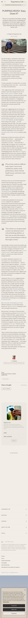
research (13, 278)
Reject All (14, 609)
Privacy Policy (6, 601)
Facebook (3, 373)
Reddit (2, 375)
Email (6, 375)
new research (22, 151)
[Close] (25, 590)
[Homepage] (19, 2)
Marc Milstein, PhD (15, 290)
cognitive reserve (12, 306)
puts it (14, 339)
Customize (14, 613)
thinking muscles (7, 191)
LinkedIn (14, 373)
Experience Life (17, 34)
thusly (7, 216)
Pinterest (9, 373)
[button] (2, 2)
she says (12, 324)
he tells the (5, 299)
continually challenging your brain (13, 303)
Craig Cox (10, 34)
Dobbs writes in (11, 93)
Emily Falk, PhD (21, 313)
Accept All (14, 605)
